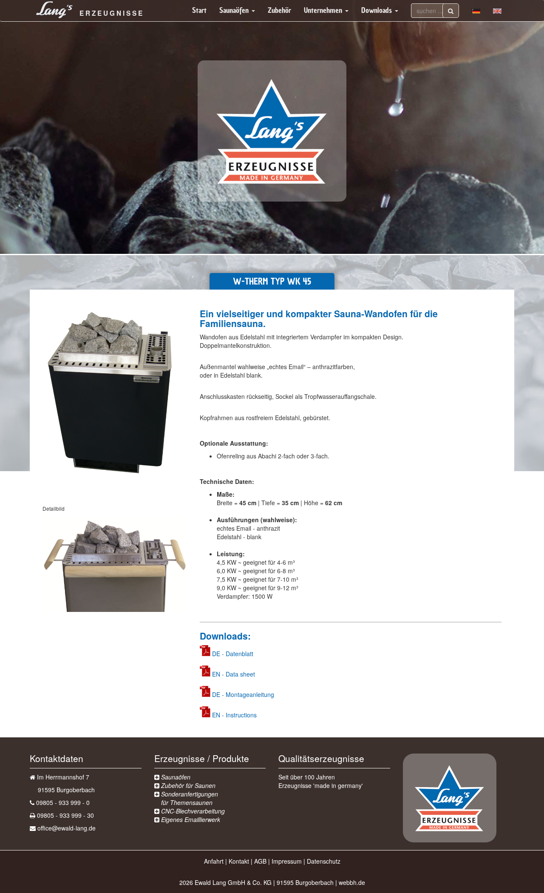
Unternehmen (324, 10)
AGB (260, 861)
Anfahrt (214, 861)
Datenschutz (323, 861)
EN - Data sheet (233, 674)
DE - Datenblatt (232, 653)
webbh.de (352, 882)
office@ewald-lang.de (66, 828)
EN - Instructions (234, 715)
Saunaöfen (235, 10)
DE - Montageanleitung (243, 694)
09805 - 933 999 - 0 (63, 802)
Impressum (287, 861)
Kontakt (239, 861)
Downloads (377, 10)
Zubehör (279, 10)
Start (199, 10)
